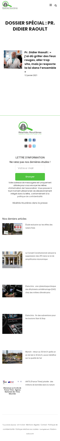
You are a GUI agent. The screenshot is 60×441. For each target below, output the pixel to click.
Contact (44, 425)
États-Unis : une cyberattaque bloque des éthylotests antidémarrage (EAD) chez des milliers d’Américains (40, 289)
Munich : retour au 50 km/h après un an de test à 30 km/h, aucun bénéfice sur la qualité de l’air (40, 355)
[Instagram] (26, 146)
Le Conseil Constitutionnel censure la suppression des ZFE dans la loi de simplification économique (40, 256)
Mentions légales (33, 425)
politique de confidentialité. (30, 196)
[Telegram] (34, 146)
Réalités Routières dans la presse (30, 202)
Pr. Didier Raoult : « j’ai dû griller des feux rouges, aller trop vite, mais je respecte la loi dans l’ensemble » (40, 62)
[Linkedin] (30, 140)
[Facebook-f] (34, 140)
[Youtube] (30, 146)
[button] (56, 6)
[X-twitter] (26, 140)
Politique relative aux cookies (27, 429)
